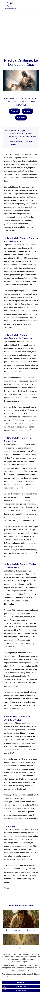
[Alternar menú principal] (37, 5)
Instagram (27, 111)
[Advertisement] (21, 33)
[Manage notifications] (4, 988)
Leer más (12, 144)
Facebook (14, 111)
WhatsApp (21, 118)
